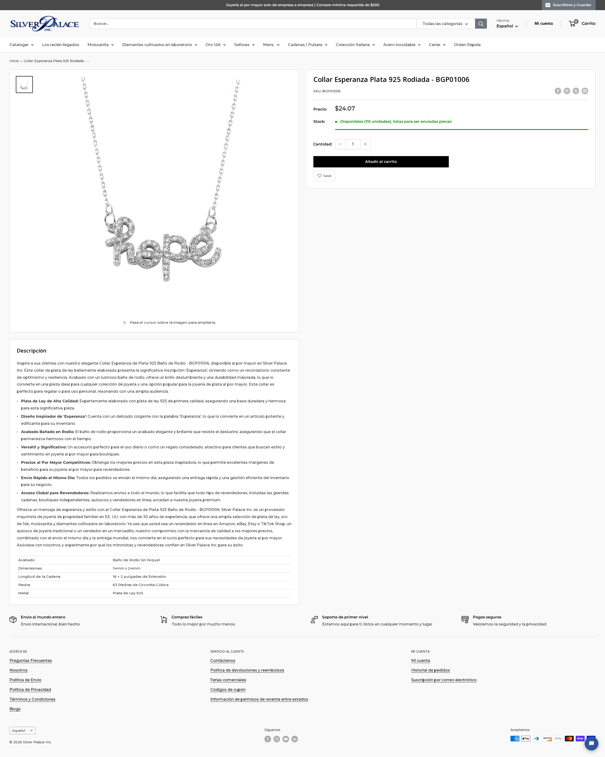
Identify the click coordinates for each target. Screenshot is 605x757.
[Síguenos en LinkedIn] (294, 739)
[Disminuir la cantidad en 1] (340, 144)
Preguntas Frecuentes (30, 660)
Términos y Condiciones (32, 699)
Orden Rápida (467, 45)
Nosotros (18, 670)
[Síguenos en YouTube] (285, 739)
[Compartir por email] (585, 90)
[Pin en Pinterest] (567, 90)
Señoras (242, 45)
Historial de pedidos (430, 670)
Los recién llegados (60, 45)
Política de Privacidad (30, 689)
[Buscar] (481, 24)
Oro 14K (213, 45)
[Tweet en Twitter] (576, 90)
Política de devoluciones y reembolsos (247, 670)
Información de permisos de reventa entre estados (259, 699)
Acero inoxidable (399, 45)
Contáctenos (222, 660)
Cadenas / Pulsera (305, 45)
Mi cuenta (420, 660)
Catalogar (19, 45)
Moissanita (98, 45)
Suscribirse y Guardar (572, 5)
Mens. (268, 45)
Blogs (15, 709)
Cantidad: (322, 144)
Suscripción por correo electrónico (444, 680)
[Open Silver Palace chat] (591, 743)
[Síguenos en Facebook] (267, 739)
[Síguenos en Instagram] (276, 739)
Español (18, 730)
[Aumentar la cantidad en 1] (365, 144)
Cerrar (435, 45)
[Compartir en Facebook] (558, 90)
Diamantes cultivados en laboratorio (157, 45)
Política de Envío (25, 680)
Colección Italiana (353, 45)
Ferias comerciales (228, 680)
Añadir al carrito (381, 161)
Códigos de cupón (228, 689)
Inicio (14, 61)
